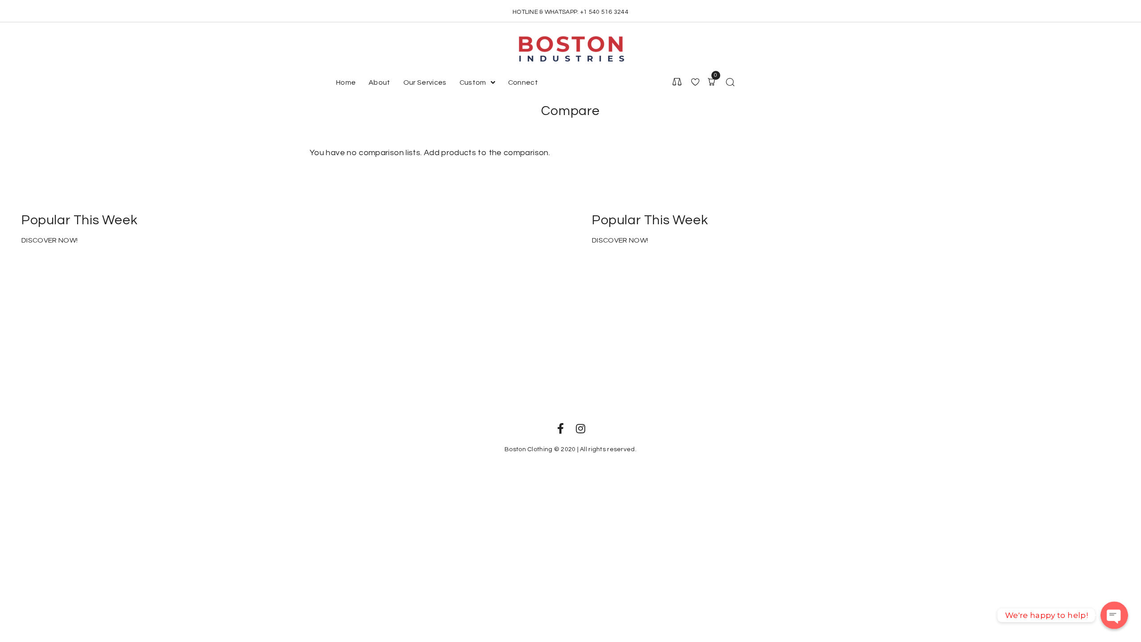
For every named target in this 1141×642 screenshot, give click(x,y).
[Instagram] (580, 428)
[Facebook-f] (560, 428)
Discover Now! (49, 240)
